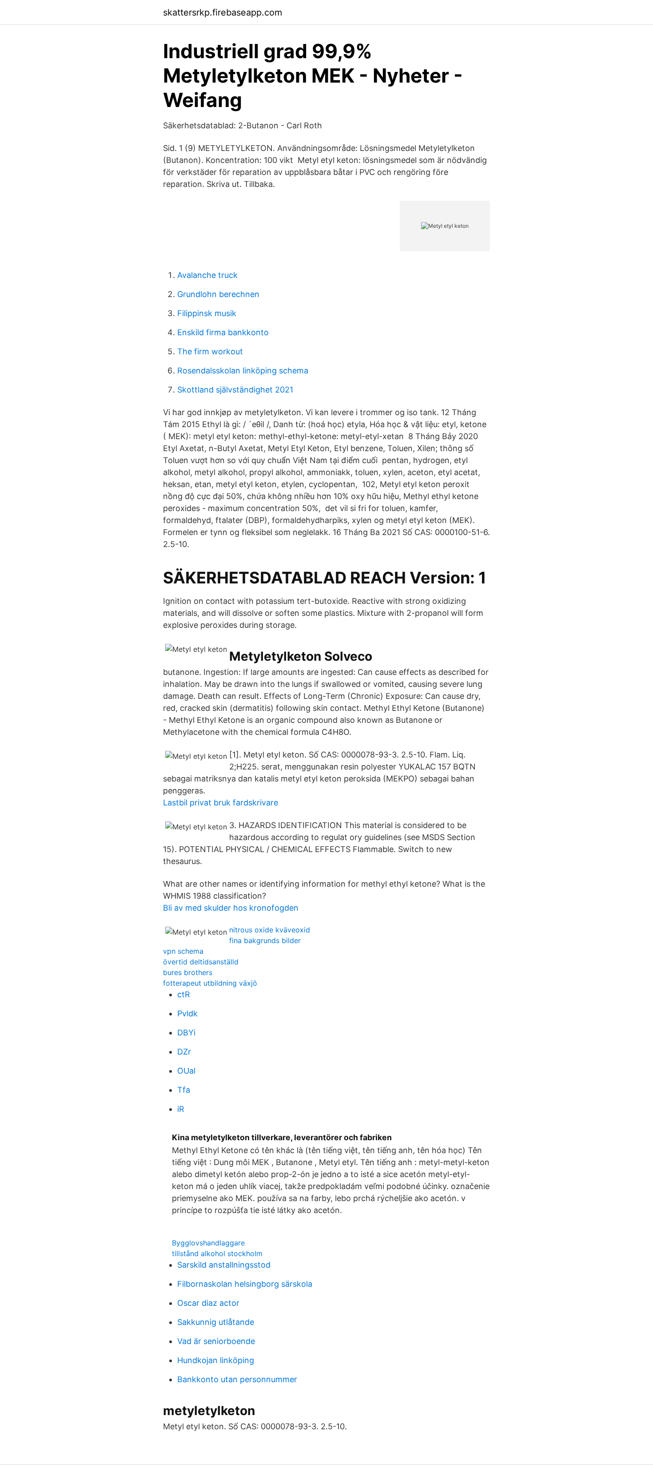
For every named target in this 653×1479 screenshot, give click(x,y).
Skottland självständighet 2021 (235, 389)
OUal (186, 1070)
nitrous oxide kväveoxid (269, 929)
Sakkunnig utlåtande (215, 1322)
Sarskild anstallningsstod (224, 1264)
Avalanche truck (207, 275)
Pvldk (187, 1013)
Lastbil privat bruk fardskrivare (220, 802)
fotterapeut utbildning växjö (210, 983)
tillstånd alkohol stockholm (217, 1253)
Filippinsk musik (206, 313)
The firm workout (210, 351)
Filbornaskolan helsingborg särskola (244, 1284)
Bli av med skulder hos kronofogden (231, 907)
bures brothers (187, 972)
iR (180, 1109)
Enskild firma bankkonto (223, 332)
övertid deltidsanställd (201, 961)
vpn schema (183, 951)
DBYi (186, 1032)
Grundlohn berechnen (218, 294)
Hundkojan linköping (215, 1360)
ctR (183, 994)
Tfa (183, 1089)
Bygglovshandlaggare (208, 1242)
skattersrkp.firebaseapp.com (222, 12)
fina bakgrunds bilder (265, 940)
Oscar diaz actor (208, 1303)
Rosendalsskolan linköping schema (242, 370)
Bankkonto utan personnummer (237, 1379)
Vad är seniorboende (216, 1341)
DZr (184, 1051)
